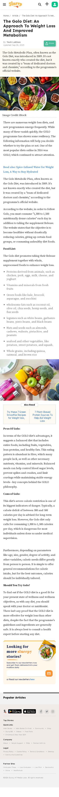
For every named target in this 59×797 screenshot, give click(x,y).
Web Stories (7, 728)
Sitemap (51, 751)
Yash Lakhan (14, 42)
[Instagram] (52, 711)
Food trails (29, 731)
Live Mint (38, 767)
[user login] (55, 4)
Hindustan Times (9, 767)
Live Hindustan (25, 767)
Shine (7, 770)
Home (6, 15)
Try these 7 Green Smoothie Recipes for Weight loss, (16, 415)
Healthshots (18, 770)
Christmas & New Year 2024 (15, 735)
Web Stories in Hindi (24, 728)
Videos (18, 731)
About (5, 743)
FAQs (28, 743)
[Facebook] (41, 711)
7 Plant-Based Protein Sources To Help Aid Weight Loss (42, 416)
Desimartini (49, 767)
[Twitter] (46, 711)
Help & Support (17, 743)
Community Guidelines (14, 755)
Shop (49, 728)
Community (39, 728)
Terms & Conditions (37, 751)
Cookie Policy (22, 751)
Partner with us (39, 743)
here (32, 679)
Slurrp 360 (9, 731)
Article (15, 15)
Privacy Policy (8, 751)
